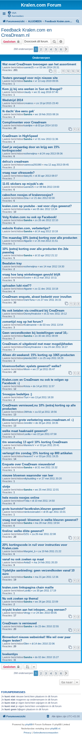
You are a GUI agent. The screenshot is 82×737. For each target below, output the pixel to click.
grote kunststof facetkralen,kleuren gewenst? (33, 508)
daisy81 (28, 175)
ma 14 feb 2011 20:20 (45, 562)
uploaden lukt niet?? (16, 285)
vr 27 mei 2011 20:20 (50, 478)
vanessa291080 (32, 164)
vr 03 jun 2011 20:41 (48, 445)
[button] (66, 49)
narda (27, 209)
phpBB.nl (55, 728)
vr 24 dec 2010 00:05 (45, 612)
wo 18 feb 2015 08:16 (47, 114)
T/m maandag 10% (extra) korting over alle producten (39, 237)
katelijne (28, 125)
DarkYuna (29, 299)
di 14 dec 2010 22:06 (43, 643)
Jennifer (28, 423)
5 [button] (56, 49)
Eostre (27, 277)
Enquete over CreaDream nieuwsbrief (28, 464)
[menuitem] (12, 12)
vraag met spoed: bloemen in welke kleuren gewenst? (40, 520)
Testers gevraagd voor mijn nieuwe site (30, 78)
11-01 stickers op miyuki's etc (23, 183)
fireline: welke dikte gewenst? (23, 531)
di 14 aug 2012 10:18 (46, 231)
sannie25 (29, 67)
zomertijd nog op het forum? (22, 321)
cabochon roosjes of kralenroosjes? (27, 195)
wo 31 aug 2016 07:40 (46, 92)
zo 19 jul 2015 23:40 (47, 103)
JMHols (28, 411)
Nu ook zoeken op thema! (20, 598)
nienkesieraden (32, 511)
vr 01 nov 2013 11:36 (46, 139)
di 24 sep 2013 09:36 (51, 153)
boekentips (10, 654)
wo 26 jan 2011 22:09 (46, 601)
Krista (27, 386)
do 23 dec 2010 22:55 (47, 626)
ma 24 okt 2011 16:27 (56, 347)
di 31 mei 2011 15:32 (46, 467)
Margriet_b (30, 551)
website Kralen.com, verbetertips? (26, 228)
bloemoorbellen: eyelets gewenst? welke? (31, 366)
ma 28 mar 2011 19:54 (47, 523)
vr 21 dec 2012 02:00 (43, 198)
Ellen (26, 643)
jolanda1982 (30, 358)
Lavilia (27, 434)
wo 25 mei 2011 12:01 (47, 489)
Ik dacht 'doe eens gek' (18, 111)
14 (78, 71)
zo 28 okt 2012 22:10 (46, 220)
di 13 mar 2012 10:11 (45, 277)
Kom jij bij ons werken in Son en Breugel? (32, 89)
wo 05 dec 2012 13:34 (45, 209)
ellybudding (30, 478)
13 (73, 71)
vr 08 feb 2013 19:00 (47, 186)
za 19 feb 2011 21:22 (49, 551)
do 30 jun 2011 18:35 (46, 423)
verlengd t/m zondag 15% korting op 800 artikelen (37, 453)
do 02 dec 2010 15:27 (47, 657)
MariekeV (29, 445)
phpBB (29, 724)
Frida (26, 500)
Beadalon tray (12, 263)
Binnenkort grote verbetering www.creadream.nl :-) (38, 420)
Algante (28, 240)
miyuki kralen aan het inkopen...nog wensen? (34, 609)
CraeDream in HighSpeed (20, 136)
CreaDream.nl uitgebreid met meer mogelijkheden (37, 344)
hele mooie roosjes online (20, 497)
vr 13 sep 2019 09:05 (46, 81)
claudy (27, 92)
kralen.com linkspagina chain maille (28, 587)
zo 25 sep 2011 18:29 (51, 358)
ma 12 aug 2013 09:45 (56, 164)
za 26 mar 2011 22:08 (44, 534)
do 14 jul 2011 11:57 (43, 386)
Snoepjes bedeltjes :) (17, 394)
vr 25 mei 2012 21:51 (46, 240)
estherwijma (30, 153)
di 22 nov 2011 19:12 (55, 313)
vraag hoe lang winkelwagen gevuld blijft (31, 274)
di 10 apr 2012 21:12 (46, 255)
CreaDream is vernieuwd (19, 623)
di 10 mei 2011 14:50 (43, 500)
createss (28, 103)
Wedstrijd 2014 (12, 100)
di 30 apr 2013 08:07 (46, 175)
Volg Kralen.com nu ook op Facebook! (29, 217)
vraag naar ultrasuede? (18, 172)
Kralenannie (30, 324)
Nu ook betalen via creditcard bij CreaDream (33, 310)
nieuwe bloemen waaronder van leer (27, 475)
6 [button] (61, 49)
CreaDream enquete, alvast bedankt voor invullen (37, 296)
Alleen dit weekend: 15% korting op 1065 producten (38, 355)
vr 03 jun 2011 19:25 (47, 456)
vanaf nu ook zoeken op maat (23, 559)
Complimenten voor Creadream (24, 122)
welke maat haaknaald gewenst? (25, 431)
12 (68, 71)
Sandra (28, 81)
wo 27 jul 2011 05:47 (44, 369)
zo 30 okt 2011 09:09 (46, 335)
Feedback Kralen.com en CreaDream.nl (26, 32)
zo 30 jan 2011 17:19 (44, 590)
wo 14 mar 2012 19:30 (52, 266)
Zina (26, 198)
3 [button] (46, 49)
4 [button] (51, 49)
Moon (27, 369)
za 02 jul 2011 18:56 (46, 411)
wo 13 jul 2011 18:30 (42, 397)
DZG (26, 534)
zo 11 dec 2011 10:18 (46, 288)
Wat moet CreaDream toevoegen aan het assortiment (39, 64)
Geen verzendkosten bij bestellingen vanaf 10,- (35, 332)
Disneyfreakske (32, 313)
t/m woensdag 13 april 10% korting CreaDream (35, 442)
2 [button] (41, 49)
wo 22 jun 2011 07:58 (44, 434)
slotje (6, 486)
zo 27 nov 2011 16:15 (49, 299)
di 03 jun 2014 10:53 (46, 125)
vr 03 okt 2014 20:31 (47, 67)
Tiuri (26, 397)
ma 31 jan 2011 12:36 (46, 577)
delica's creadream (15, 161)
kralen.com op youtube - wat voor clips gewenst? (37, 206)
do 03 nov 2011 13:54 (51, 324)
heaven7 (28, 456)
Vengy (27, 612)
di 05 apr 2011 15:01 (54, 511)
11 (63, 71)
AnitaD (27, 562)
